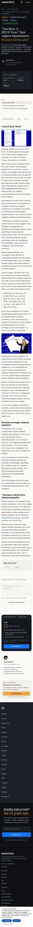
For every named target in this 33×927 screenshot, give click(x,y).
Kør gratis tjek (16, 834)
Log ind (28, 2)
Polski (3, 728)
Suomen (4, 764)
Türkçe (3, 755)
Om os (3, 890)
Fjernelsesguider (12, 9)
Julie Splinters (10, 60)
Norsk (3, 769)
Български (5, 796)
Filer (2, 880)
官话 (2, 778)
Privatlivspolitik (5, 897)
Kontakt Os (4, 906)
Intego (16, 243)
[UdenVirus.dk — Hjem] (8, 2)
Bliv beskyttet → (16, 646)
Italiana (3, 741)
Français (4, 737)
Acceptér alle (7, 920)
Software (4, 877)
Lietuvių (4, 718)
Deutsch (4, 732)
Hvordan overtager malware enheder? (13, 105)
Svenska (4, 760)
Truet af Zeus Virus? (8, 102)
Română (4, 792)
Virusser (3, 874)
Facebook (4, 867)
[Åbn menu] (22, 2)
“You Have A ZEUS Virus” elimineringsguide (15, 108)
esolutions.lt (10, 863)
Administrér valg (8, 924)
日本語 (3, 787)
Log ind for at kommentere (16, 602)
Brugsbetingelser (6, 894)
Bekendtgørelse (6, 903)
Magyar (4, 773)
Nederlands (5, 723)
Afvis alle (16, 920)
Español (4, 750)
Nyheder (3, 883)
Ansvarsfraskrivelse (7, 900)
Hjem (2, 9)
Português (5, 746)
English (3, 714)
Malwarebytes (15, 518)
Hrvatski (4, 783)
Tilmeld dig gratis (16, 693)
